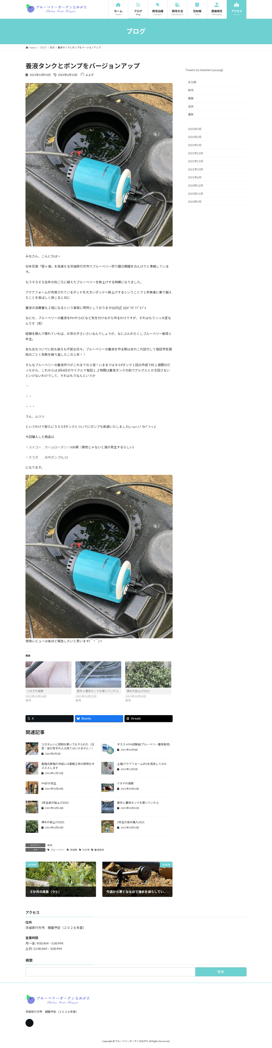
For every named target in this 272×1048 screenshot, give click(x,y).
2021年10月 (195, 169)
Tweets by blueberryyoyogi (204, 70)
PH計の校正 (48, 783)
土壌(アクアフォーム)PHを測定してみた (142, 763)
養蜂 (191, 114)
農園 (191, 98)
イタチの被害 (35, 691)
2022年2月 (195, 137)
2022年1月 (195, 145)
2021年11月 (195, 161)
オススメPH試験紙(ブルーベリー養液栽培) (143, 744)
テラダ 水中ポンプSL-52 (48, 457)
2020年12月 (195, 185)
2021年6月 (195, 177)
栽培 (49, 845)
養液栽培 (99, 849)
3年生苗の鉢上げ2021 (55, 802)
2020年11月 (195, 193)
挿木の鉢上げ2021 (138, 691)
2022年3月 (195, 128)
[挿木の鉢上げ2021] (148, 674)
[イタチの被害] (48, 674)
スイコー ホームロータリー (49, 447)
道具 (191, 106)
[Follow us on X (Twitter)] (29, 1023)
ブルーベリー (58, 849)
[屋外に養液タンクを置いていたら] (98, 674)
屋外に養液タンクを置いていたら (98, 691)
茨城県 (73, 849)
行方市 (85, 849)
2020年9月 (195, 201)
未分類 (192, 82)
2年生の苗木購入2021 (131, 822)
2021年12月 (195, 153)
